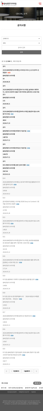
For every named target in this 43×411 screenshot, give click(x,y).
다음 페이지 (27, 371)
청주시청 (3, 388)
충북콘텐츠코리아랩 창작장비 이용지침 (15, 131)
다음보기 (37, 383)
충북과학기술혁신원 (31, 388)
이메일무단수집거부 (24, 392)
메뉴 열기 (40, 3)
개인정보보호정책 (11, 392)
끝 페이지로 (36, 371)
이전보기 (35, 383)
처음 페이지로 (7, 371)
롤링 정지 (39, 383)
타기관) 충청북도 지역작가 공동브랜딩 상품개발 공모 (19, 279)
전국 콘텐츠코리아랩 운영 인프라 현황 (14, 165)
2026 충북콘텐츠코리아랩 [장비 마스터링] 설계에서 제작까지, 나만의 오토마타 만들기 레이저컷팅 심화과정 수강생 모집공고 (21, 92)
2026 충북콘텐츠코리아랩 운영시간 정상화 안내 (17, 316)
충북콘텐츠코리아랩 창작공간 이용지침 (15, 148)
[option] (3, 388)
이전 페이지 (16, 371)
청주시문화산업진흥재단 (15, 388)
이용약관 (33, 392)
